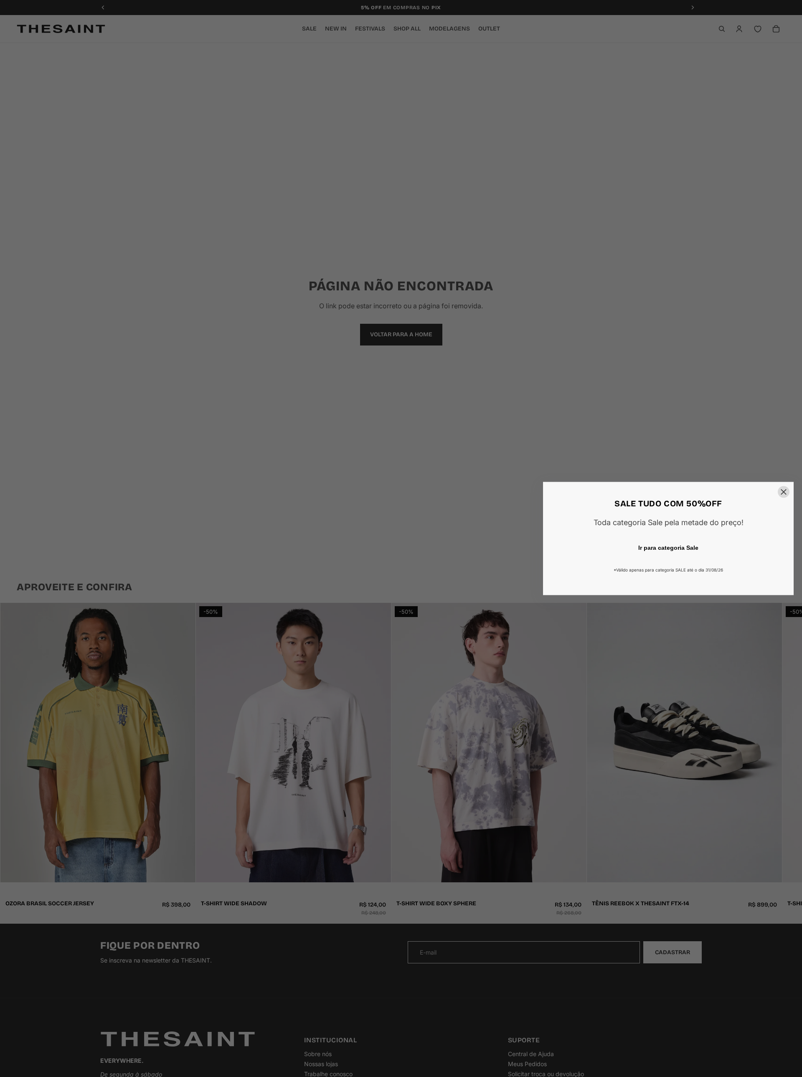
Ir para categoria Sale (668, 547)
